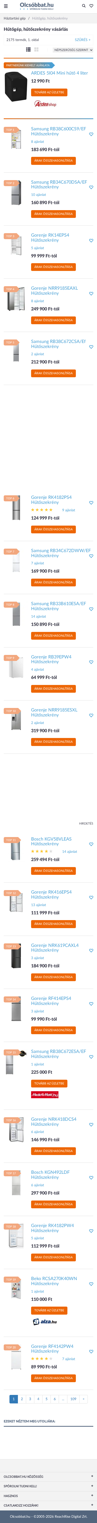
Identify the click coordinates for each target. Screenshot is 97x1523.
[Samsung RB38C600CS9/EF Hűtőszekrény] (16, 139)
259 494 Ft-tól (45, 860)
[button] (90, 6)
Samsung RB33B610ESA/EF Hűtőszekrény (58, 606)
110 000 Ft (41, 1299)
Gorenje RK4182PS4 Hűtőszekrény (51, 500)
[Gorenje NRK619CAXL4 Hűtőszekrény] (16, 955)
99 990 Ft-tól (44, 1019)
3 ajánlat (37, 958)
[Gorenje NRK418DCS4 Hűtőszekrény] (16, 1129)
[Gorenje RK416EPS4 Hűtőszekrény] (16, 902)
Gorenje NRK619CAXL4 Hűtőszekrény (55, 948)
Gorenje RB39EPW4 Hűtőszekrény (51, 659)
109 (73, 1399)
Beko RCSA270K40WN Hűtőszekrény (54, 1281)
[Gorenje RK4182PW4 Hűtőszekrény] (16, 1236)
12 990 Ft (40, 81)
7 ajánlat (37, 563)
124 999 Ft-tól (45, 518)
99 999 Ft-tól (44, 256)
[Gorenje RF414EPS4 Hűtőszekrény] (16, 1009)
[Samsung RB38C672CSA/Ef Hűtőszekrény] (16, 351)
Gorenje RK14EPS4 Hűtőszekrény (50, 238)
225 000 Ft (41, 1072)
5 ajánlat (37, 248)
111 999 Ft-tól (45, 913)
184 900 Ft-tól (45, 966)
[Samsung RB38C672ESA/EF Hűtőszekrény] (16, 1062)
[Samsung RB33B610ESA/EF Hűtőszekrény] (16, 614)
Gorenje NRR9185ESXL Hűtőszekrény (54, 712)
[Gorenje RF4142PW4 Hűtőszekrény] (16, 1356)
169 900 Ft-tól (45, 571)
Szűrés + (83, 40)
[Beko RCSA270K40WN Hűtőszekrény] (16, 1289)
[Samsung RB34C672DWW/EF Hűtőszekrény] (16, 561)
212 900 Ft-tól (45, 362)
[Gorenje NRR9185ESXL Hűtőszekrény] (16, 720)
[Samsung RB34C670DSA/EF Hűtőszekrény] (16, 192)
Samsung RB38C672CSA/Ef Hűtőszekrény (58, 344)
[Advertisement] (48, 437)
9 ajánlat (68, 510)
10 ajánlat (38, 195)
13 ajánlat (38, 905)
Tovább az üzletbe (49, 92)
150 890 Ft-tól (45, 624)
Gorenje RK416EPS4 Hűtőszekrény (51, 895)
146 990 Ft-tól (45, 1140)
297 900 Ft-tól (45, 1193)
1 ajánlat (37, 1064)
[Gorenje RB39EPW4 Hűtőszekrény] (16, 667)
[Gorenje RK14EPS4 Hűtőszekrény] (16, 245)
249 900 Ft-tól (45, 309)
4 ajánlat (37, 669)
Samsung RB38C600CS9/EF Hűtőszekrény (58, 131)
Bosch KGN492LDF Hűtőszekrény (50, 1175)
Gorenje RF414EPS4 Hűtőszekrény (51, 1001)
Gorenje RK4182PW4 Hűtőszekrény (52, 1228)
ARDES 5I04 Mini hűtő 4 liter (59, 73)
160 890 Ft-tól (45, 203)
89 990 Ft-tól (44, 1367)
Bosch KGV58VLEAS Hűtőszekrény (51, 842)
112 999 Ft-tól (45, 1246)
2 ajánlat (37, 354)
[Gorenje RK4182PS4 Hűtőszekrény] (16, 508)
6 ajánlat (37, 1132)
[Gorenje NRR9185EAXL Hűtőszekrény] (16, 298)
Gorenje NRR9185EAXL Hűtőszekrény (54, 291)
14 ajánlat (38, 616)
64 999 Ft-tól (44, 677)
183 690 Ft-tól (45, 150)
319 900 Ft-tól (45, 731)
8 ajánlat (37, 142)
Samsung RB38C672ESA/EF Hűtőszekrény (58, 1054)
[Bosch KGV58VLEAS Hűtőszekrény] (16, 849)
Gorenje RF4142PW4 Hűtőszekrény (52, 1349)
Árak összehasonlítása (53, 160)
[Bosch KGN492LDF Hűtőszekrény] (16, 1183)
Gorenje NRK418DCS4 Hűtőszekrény (53, 1122)
